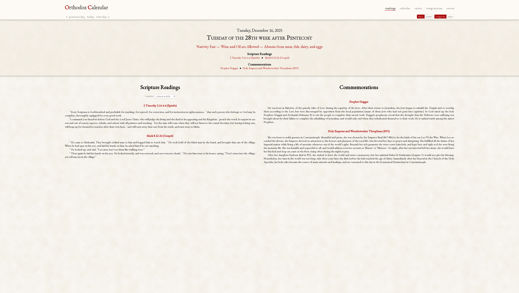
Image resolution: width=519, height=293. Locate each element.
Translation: (149, 96)
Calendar (405, 8)
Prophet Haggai (229, 68)
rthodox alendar (86, 7)
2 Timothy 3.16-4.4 (245, 57)
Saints (418, 8)
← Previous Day (75, 17)
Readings (390, 8)
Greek (429, 16)
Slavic (420, 16)
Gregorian (440, 16)
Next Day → (103, 17)
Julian (450, 16)
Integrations (433, 8)
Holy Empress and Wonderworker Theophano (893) (271, 68)
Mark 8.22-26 (277, 57)
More (449, 8)
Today (90, 17)
